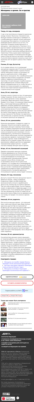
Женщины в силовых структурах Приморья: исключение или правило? (15, 269)
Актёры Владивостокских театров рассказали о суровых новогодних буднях (20, 324)
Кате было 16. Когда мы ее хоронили (17, 318)
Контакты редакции (8, 337)
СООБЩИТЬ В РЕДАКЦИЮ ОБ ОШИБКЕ (13, 346)
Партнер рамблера (15, 394)
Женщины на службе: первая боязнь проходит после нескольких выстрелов (16, 263)
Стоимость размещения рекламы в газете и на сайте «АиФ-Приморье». (16, 339)
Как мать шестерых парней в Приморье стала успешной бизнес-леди (17, 266)
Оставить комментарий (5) (17, 283)
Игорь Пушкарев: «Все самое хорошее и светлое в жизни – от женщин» (18, 308)
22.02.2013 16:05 (5, 6)
